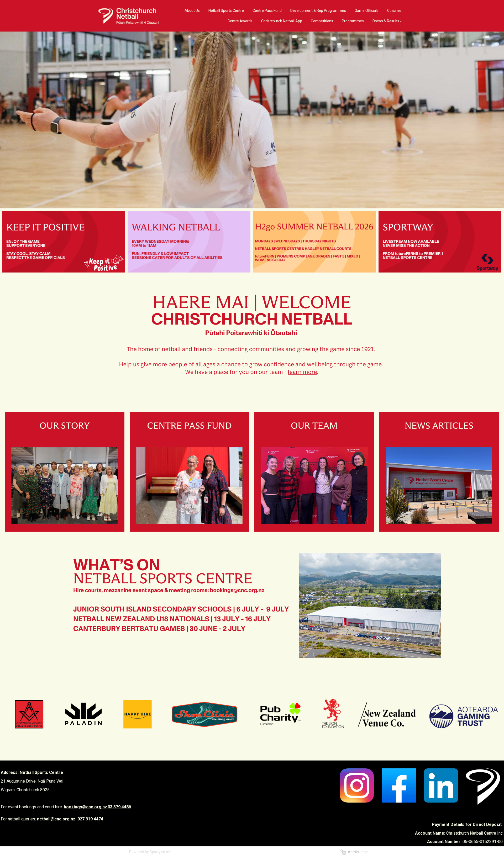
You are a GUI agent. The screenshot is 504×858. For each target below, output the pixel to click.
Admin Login (357, 852)
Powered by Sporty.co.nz (149, 852)
